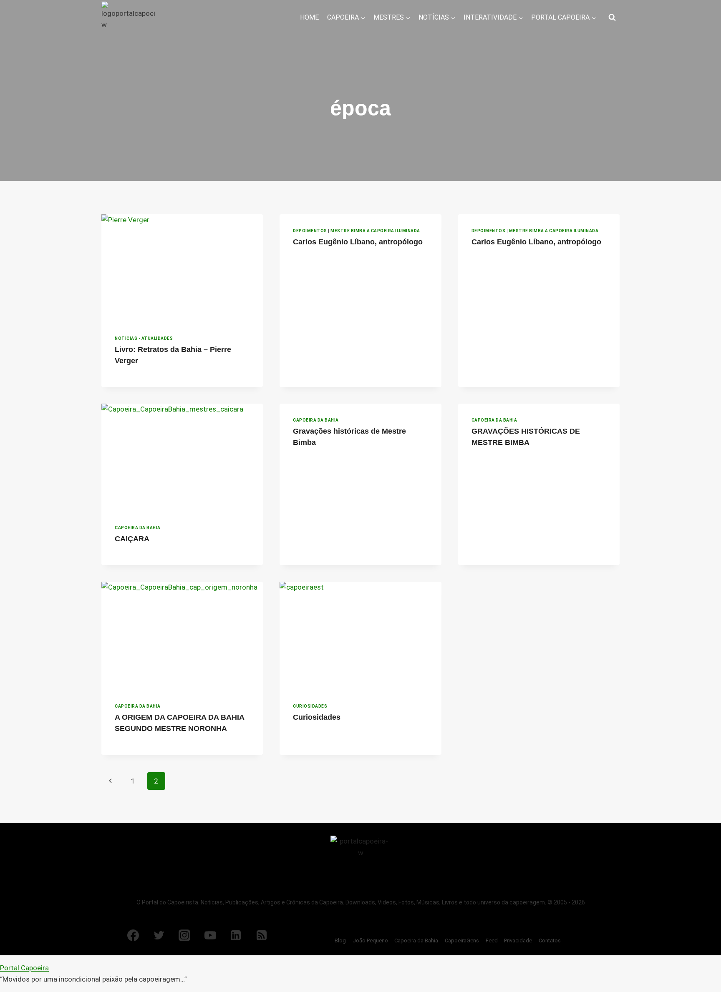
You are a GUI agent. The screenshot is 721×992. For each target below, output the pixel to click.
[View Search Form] (612, 17)
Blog (340, 940)
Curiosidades (310, 706)
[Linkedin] (235, 935)
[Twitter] (159, 935)
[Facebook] (133, 935)
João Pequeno (370, 940)
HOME (309, 17)
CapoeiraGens (462, 940)
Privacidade (518, 940)
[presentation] (182, 268)
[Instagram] (184, 935)
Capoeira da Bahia (138, 527)
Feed (492, 940)
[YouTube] (210, 935)
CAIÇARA (132, 539)
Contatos (550, 940)
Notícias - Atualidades (144, 338)
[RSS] (261, 935)
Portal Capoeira (24, 968)
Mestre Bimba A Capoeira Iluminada (375, 231)
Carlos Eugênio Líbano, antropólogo (358, 242)
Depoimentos (310, 231)
